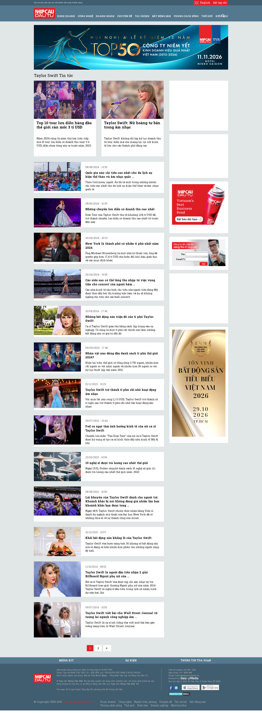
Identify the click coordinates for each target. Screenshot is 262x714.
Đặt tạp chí (220, 2)
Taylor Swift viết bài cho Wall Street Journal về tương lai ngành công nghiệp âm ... (121, 615)
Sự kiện (131, 660)
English (204, 2)
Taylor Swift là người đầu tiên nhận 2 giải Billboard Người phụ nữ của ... (116, 574)
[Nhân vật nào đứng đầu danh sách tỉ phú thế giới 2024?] (57, 357)
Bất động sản (161, 16)
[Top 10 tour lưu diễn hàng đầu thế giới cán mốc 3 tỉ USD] (65, 100)
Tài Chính (142, 16)
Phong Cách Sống (186, 16)
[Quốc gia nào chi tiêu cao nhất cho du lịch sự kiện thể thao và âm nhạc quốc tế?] (57, 176)
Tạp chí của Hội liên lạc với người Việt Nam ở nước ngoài (58, 3)
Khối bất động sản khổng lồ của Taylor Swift (118, 538)
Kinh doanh (108, 701)
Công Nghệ (85, 16)
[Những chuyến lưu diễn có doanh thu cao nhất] (57, 212)
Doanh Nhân (105, 16)
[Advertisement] (198, 298)
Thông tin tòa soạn (196, 660)
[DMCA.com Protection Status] (180, 693)
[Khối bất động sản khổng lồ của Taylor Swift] (57, 541)
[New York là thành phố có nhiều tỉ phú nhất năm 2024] (57, 247)
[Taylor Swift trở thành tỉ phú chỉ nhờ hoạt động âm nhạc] (57, 393)
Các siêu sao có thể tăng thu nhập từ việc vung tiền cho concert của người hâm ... (120, 282)
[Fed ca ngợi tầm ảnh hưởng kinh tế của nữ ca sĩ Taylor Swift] (57, 430)
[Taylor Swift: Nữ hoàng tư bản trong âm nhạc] (132, 100)
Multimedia (178, 705)
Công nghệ (125, 701)
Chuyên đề (124, 16)
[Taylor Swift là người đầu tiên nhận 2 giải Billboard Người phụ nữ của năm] (57, 579)
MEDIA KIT (66, 660)
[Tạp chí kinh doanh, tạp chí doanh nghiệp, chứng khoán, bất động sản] (44, 13)
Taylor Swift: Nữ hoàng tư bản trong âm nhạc (132, 124)
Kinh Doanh (66, 16)
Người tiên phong (145, 701)
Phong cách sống (111, 705)
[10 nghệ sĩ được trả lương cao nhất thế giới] (57, 466)
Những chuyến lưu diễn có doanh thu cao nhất (120, 209)
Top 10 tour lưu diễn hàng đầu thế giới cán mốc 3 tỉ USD (64, 124)
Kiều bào (142, 705)
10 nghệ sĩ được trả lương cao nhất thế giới (116, 463)
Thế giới (207, 16)
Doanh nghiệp (159, 705)
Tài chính (180, 701)
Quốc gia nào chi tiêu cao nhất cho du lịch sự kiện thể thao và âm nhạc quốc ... (118, 174)
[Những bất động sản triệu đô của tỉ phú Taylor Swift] (57, 320)
